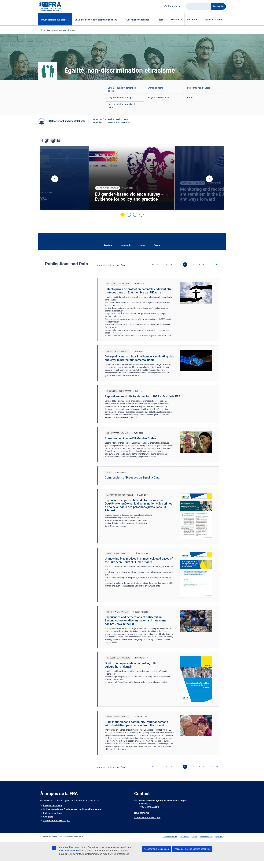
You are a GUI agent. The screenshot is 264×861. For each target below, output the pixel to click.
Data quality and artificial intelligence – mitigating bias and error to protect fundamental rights (139, 358)
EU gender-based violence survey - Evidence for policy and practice (129, 197)
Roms (190, 97)
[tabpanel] (132, 178)
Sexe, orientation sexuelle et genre (121, 105)
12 (194, 264)
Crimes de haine (155, 88)
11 (190, 264)
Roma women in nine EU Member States (130, 438)
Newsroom (176, 19)
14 (203, 264)
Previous (54, 178)
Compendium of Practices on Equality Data (132, 477)
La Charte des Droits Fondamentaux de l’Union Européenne (72, 809)
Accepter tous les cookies (156, 849)
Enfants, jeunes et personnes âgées (122, 89)
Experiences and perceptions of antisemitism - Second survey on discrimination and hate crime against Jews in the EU (135, 620)
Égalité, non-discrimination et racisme (61, 30)
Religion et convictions (158, 97)
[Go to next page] (212, 264)
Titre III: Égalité (98, 119)
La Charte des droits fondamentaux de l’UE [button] (96, 19)
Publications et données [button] (137, 19)
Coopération (193, 19)
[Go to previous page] (158, 264)
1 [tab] (122, 215)
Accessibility (219, 837)
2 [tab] (129, 215)
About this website (170, 837)
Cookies (194, 837)
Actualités (48, 816)
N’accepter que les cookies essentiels (192, 849)
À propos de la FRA (213, 19)
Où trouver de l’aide (52, 813)
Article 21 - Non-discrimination (119, 122)
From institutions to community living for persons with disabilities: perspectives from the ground (136, 723)
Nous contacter (141, 813)
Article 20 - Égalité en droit (118, 119)
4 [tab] (141, 215)
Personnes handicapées (198, 88)
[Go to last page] (217, 264)
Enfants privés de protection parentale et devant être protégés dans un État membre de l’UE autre (138, 290)
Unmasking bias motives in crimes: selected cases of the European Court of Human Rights (139, 560)
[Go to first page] (153, 264)
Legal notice (184, 837)
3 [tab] (135, 215)
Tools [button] (160, 19)
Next (209, 178)
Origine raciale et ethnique (120, 97)
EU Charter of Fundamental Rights (66, 121)
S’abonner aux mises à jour (56, 820)
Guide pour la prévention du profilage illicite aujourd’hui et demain (132, 665)
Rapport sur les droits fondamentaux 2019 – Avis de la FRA (143, 396)
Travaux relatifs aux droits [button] (54, 19)
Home (42, 30)
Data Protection (206, 837)
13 (199, 264)
